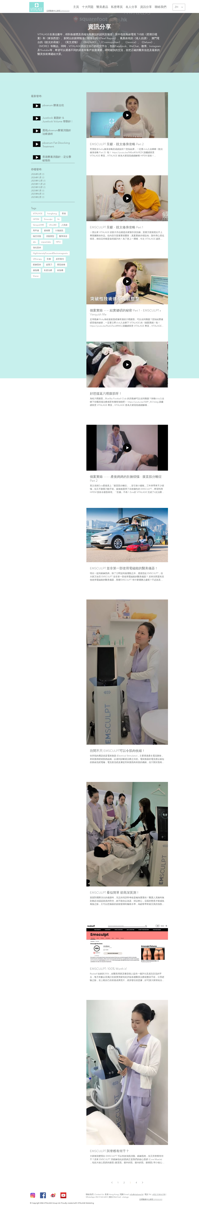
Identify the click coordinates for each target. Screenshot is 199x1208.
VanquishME (38, 225)
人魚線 (64, 225)
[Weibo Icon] (53, 1195)
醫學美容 (63, 236)
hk (58, 219)
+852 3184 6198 (158, 1194)
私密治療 (48, 270)
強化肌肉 (37, 247)
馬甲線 (36, 230)
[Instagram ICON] (33, 1195)
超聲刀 (49, 264)
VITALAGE (37, 213)
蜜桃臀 (47, 230)
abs (34, 242)
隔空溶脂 (37, 236)
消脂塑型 (50, 236)
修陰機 (36, 270)
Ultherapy (37, 259)
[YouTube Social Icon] (63, 1195)
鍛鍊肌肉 (37, 264)
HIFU (58, 242)
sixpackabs (46, 242)
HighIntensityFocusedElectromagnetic (50, 253)
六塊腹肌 (59, 230)
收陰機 (60, 270)
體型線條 (61, 264)
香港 (64, 213)
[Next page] (142, 1182)
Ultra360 (52, 225)
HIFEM (36, 219)
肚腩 (49, 259)
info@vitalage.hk (136, 1194)
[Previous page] (112, 1182)
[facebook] (43, 1195)
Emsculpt (48, 219)
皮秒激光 (60, 259)
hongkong (52, 213)
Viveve (36, 276)
